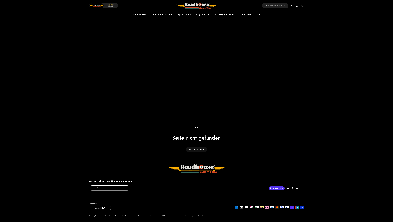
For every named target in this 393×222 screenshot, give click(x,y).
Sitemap (205, 216)
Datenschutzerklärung (122, 216)
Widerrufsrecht (138, 216)
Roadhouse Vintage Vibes (104, 216)
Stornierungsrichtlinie (192, 216)
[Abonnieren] (127, 188)
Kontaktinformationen (152, 216)
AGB (163, 216)
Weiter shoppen (196, 149)
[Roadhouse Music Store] (111, 5)
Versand (180, 216)
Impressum (171, 216)
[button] (139, 14)
